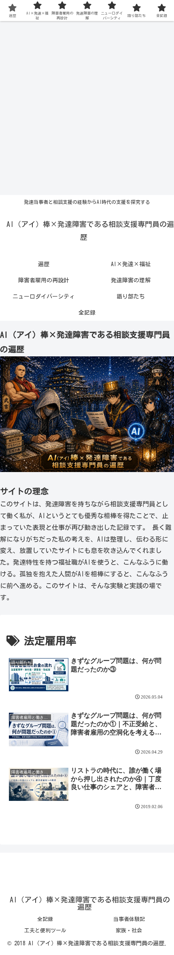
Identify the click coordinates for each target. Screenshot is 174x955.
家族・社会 (129, 930)
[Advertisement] (87, 108)
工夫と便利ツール (45, 930)
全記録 (45, 919)
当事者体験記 (129, 919)
